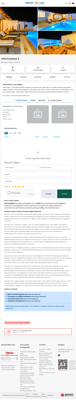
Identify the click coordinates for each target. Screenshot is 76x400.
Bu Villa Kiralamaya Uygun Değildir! (17, 323)
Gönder (64, 194)
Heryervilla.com (8, 345)
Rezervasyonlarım (17, 395)
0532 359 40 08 (63, 351)
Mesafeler (38, 77)
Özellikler (52, 77)
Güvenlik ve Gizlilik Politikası (27, 296)
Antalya (5, 62)
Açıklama (23, 77)
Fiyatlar (9, 77)
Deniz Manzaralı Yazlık (27, 357)
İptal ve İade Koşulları (24, 294)
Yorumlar (67, 77)
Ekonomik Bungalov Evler (28, 391)
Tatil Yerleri (44, 395)
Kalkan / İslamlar (14, 62)
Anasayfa (6, 395)
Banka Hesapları (44, 355)
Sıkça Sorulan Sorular (45, 357)
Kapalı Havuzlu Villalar (27, 381)
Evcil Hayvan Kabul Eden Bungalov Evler (27, 388)
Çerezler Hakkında (23, 299)
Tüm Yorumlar (43, 359)
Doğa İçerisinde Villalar (27, 373)
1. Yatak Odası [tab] (20, 100)
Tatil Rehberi (28, 395)
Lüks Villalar (23, 371)
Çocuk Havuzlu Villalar (27, 375)
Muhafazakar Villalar (26, 367)
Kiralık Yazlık (24, 356)
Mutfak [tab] (42, 100)
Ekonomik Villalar (25, 377)
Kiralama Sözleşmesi (24, 301)
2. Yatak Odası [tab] (55, 100)
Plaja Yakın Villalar (25, 379)
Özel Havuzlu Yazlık (26, 369)
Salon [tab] (33, 100)
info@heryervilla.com (66, 349)
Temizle (48, 194)
